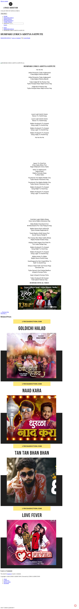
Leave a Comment (16, 38)
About (5, 579)
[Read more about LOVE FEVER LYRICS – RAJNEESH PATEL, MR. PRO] (31, 568)
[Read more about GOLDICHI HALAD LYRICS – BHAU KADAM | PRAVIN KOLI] (31, 381)
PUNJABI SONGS (8, 20)
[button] (5, 25)
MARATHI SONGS (6, 38)
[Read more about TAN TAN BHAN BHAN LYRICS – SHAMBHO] (31, 505)
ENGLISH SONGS (9, 17)
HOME (5, 16)
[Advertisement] (39, 51)
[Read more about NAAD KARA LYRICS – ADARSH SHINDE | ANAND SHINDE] (31, 443)
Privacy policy (7, 582)
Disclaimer (6, 583)
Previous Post (5, 312)
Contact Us (6, 580)
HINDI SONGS (8, 19)
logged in (9, 574)
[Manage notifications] (75, 605)
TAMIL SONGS (8, 22)
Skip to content (4, 1)
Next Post (4, 313)
